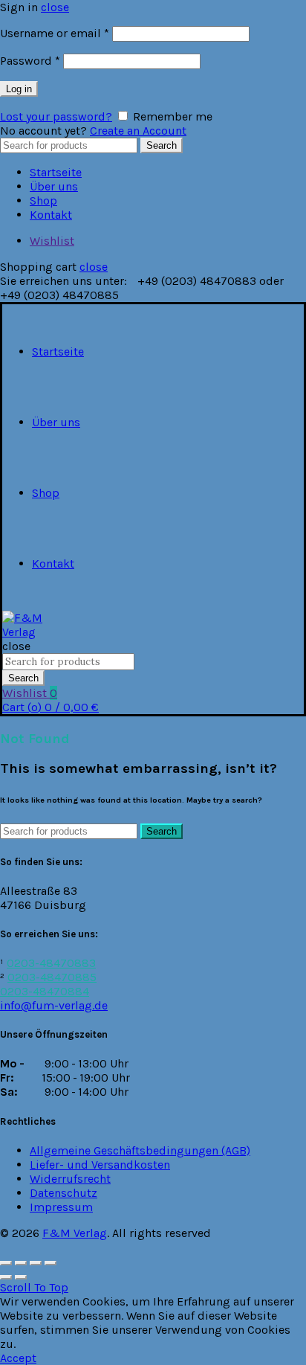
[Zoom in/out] (50, 1263)
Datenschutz (63, 1193)
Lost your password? (56, 116)
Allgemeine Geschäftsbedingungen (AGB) (140, 1150)
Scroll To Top (34, 1287)
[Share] (21, 1263)
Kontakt (51, 215)
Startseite (56, 172)
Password (30, 61)
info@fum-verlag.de (54, 1005)
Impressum (61, 1207)
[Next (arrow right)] (21, 1277)
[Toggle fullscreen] (36, 1263)
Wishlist (52, 241)
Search (161, 145)
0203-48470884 (44, 991)
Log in (19, 88)
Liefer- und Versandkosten (100, 1164)
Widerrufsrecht (70, 1179)
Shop (43, 200)
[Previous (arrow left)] (6, 1277)
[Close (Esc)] (6, 1263)
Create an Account (138, 130)
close (55, 7)
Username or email (54, 33)
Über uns (54, 186)
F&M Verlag (74, 1233)
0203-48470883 (51, 963)
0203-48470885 (52, 977)
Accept (18, 1358)
